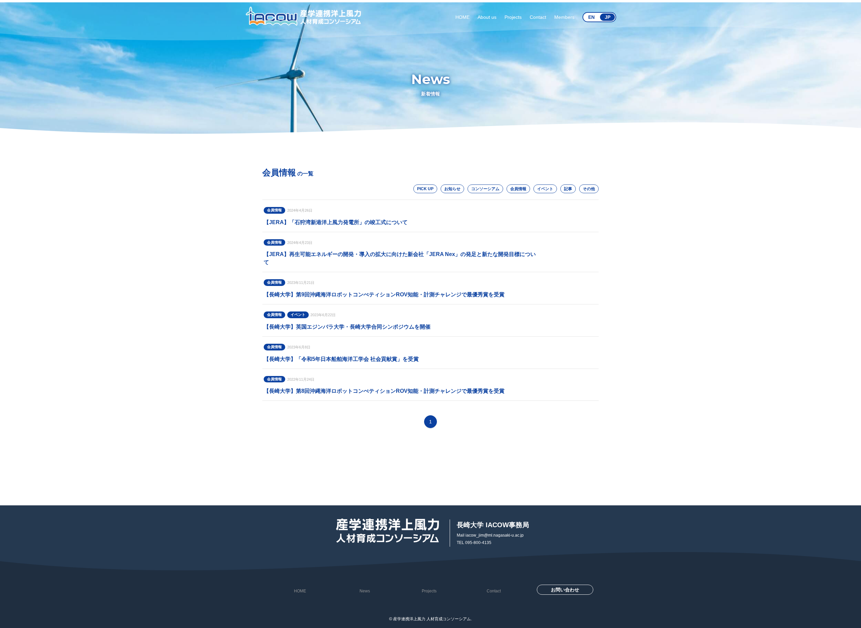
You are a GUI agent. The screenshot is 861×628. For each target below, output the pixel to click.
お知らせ (452, 188)
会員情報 (518, 188)
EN (591, 17)
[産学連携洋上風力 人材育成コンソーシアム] (304, 17)
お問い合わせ (565, 589)
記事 (568, 188)
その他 (589, 188)
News (365, 591)
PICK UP (425, 188)
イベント (545, 188)
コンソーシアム (485, 188)
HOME (300, 591)
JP (607, 17)
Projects (429, 591)
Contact (494, 591)
